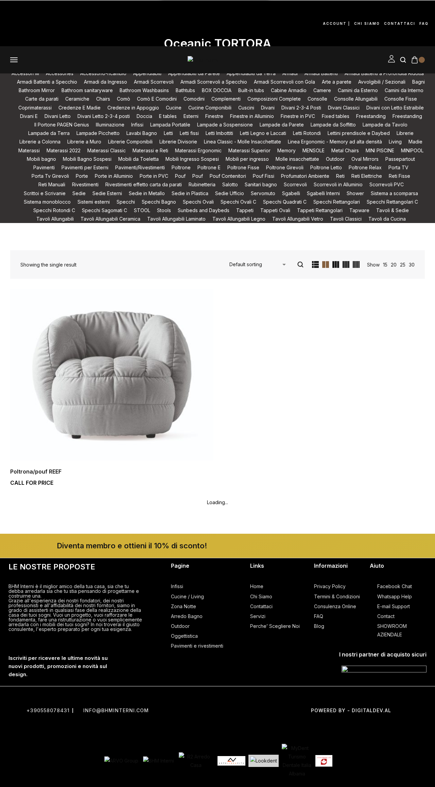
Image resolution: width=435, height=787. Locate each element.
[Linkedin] (40, 31)
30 (412, 265)
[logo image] (203, 60)
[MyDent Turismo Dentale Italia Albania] (297, 761)
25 (402, 265)
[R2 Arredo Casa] (195, 761)
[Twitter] (217, 698)
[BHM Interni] (158, 761)
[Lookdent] (263, 761)
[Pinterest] (11, 31)
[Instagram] (40, 12)
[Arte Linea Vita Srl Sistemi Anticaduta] (231, 760)
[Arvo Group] (121, 761)
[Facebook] (11, 12)
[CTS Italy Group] (323, 761)
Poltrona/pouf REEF (36, 471)
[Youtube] (68, 12)
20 (394, 265)
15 (385, 265)
